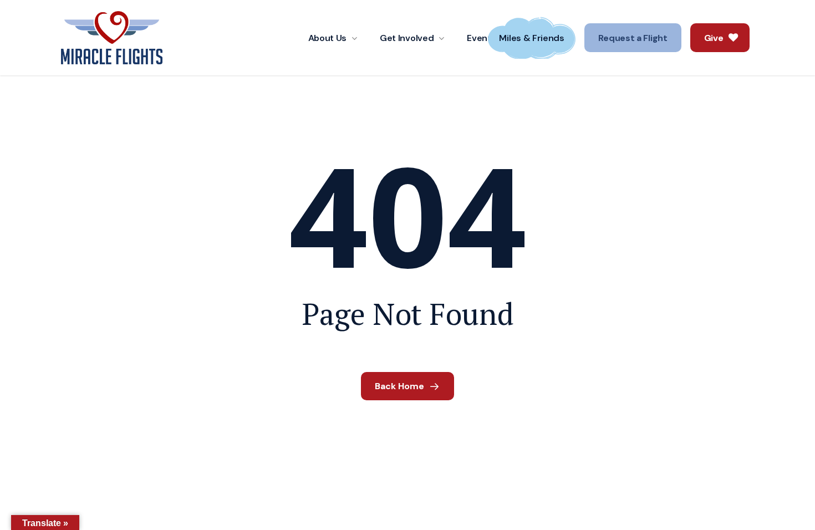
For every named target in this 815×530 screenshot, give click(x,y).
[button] (632, 38)
